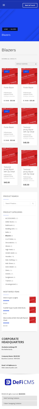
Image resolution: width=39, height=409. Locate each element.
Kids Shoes (9, 263)
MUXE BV (22, 394)
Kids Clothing (10, 260)
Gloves (7, 246)
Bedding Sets (10, 229)
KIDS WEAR (9, 267)
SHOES (7, 274)
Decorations (9, 243)
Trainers (8, 281)
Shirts (7, 270)
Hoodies (8, 256)
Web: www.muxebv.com (9, 368)
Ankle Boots (9, 222)
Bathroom (9, 225)
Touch (30, 5)
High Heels (9, 249)
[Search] (33, 203)
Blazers (8, 236)
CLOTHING (9, 239)
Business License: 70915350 (11, 358)
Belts (7, 232)
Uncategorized (10, 284)
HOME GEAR (9, 253)
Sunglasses (9, 277)
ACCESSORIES (10, 218)
